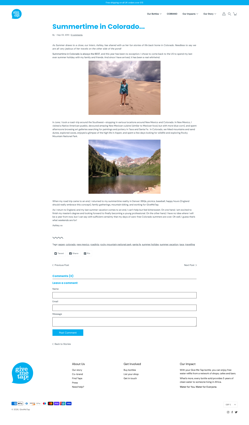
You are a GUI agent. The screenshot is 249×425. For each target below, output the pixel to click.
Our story (77, 369)
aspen (61, 244)
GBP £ (228, 404)
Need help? (78, 386)
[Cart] (235, 14)
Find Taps (77, 378)
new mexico (83, 244)
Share (75, 253)
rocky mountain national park (115, 244)
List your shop (131, 374)
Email (55, 301)
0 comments (77, 35)
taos (181, 244)
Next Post (189, 265)
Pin (88, 253)
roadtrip (94, 244)
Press (75, 382)
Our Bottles (153, 13)
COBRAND (172, 13)
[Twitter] (236, 412)
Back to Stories (63, 344)
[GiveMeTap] (17, 14)
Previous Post (62, 265)
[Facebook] (232, 412)
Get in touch (130, 378)
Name (55, 288)
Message (57, 314)
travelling (190, 244)
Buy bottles (130, 369)
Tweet (61, 253)
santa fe (136, 244)
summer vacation (169, 244)
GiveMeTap (25, 409)
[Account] (224, 14)
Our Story (208, 13)
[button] (229, 14)
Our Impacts (189, 13)
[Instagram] (228, 412)
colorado (71, 244)
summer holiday (150, 244)
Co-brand (77, 374)
